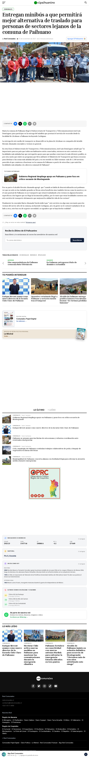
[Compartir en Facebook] (15, 124)
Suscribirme (77, 240)
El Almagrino (6, 720)
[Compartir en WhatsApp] (25, 124)
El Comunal (6, 729)
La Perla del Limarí (19, 731)
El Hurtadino (72, 729)
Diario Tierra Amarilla (54, 720)
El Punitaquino (33, 731)
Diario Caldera (29, 720)
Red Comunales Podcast (48, 743)
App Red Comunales (66, 743)
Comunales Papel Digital (10, 743)
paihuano (42, 255)
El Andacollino (61, 729)
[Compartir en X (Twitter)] (20, 124)
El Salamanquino (77, 731)
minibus (34, 255)
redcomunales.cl (8, 700)
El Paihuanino (49, 729)
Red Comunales (10, 38)
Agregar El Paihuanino (75, 39)
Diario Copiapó (41, 720)
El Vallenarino (75, 720)
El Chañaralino (18, 720)
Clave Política (25, 743)
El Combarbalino (45, 731)
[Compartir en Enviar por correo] (30, 124)
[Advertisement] (44, 101)
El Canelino (56, 731)
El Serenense (16, 729)
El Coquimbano (27, 729)
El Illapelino (65, 731)
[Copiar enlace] (34, 124)
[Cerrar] (85, 754)
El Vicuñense (39, 729)
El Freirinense (16, 722)
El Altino (66, 720)
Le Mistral (35, 743)
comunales (24, 255)
